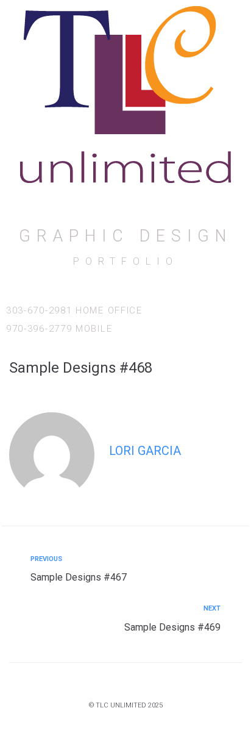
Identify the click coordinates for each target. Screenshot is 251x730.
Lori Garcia (145, 450)
